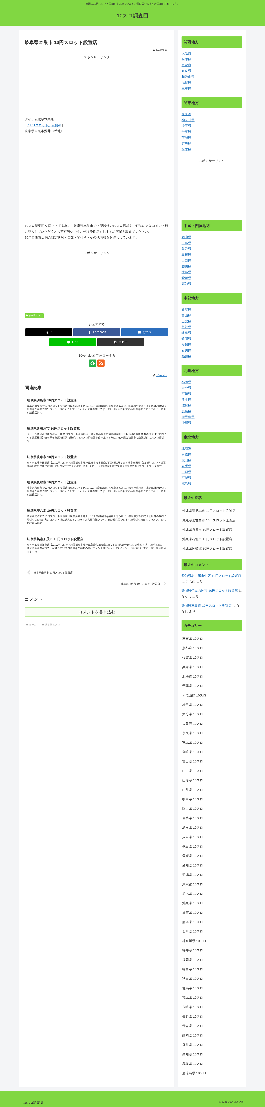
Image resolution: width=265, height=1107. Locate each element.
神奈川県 (188, 120)
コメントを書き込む (96, 612)
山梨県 (186, 321)
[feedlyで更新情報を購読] (92, 363)
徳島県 (186, 272)
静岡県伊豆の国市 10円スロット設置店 (210, 590)
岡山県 (186, 237)
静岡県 (186, 339)
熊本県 (186, 399)
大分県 (186, 388)
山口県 (186, 260)
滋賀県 (186, 82)
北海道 (186, 448)
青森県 (186, 454)
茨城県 (186, 137)
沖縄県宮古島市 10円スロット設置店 (208, 520)
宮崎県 (186, 394)
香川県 (186, 266)
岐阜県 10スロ (36, 315)
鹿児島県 (188, 417)
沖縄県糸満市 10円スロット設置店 (207, 530)
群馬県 (186, 143)
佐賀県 (186, 405)
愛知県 (186, 344)
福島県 (186, 484)
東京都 (186, 114)
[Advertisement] (97, 85)
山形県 (186, 472)
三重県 (186, 88)
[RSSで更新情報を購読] (101, 363)
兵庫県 (186, 59)
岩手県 (186, 466)
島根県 (186, 254)
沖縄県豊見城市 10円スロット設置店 (208, 511)
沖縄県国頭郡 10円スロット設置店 (207, 548)
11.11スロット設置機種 (44, 125)
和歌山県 (188, 77)
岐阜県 (186, 333)
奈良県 (186, 71)
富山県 (186, 315)
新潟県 (186, 309)
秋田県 (186, 460)
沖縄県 (186, 423)
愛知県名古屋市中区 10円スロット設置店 (211, 576)
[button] (120, 342)
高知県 (186, 284)
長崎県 (186, 411)
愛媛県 (186, 278)
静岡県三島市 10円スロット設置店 (206, 605)
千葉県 (186, 131)
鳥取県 (186, 249)
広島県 (186, 243)
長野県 (186, 327)
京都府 (186, 65)
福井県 (186, 356)
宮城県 (186, 478)
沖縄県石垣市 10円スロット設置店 (207, 539)
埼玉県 (186, 126)
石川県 (186, 350)
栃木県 (186, 149)
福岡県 (186, 382)
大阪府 (186, 53)
